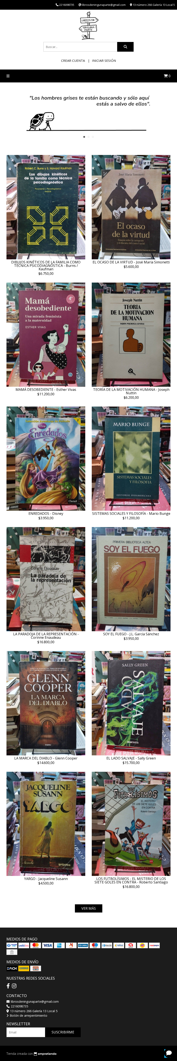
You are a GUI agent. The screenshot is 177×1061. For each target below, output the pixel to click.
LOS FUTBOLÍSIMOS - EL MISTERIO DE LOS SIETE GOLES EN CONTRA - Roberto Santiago (131, 880)
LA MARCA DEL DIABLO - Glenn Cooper (45, 758)
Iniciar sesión (104, 60)
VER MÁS (88, 908)
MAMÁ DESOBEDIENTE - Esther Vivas (46, 389)
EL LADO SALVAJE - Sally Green (131, 758)
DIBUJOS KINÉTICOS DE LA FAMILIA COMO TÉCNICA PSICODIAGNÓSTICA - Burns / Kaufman (46, 265)
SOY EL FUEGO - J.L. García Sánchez (131, 634)
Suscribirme (63, 1032)
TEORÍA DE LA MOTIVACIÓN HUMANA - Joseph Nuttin (131, 391)
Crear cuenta (73, 60)
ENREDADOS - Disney (45, 513)
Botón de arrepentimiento (28, 1015)
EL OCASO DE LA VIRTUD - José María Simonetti (131, 262)
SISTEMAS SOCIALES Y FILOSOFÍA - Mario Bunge (131, 513)
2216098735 (19, 1006)
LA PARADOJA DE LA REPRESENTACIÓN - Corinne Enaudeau (46, 636)
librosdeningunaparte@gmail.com (34, 1001)
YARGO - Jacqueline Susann (46, 878)
